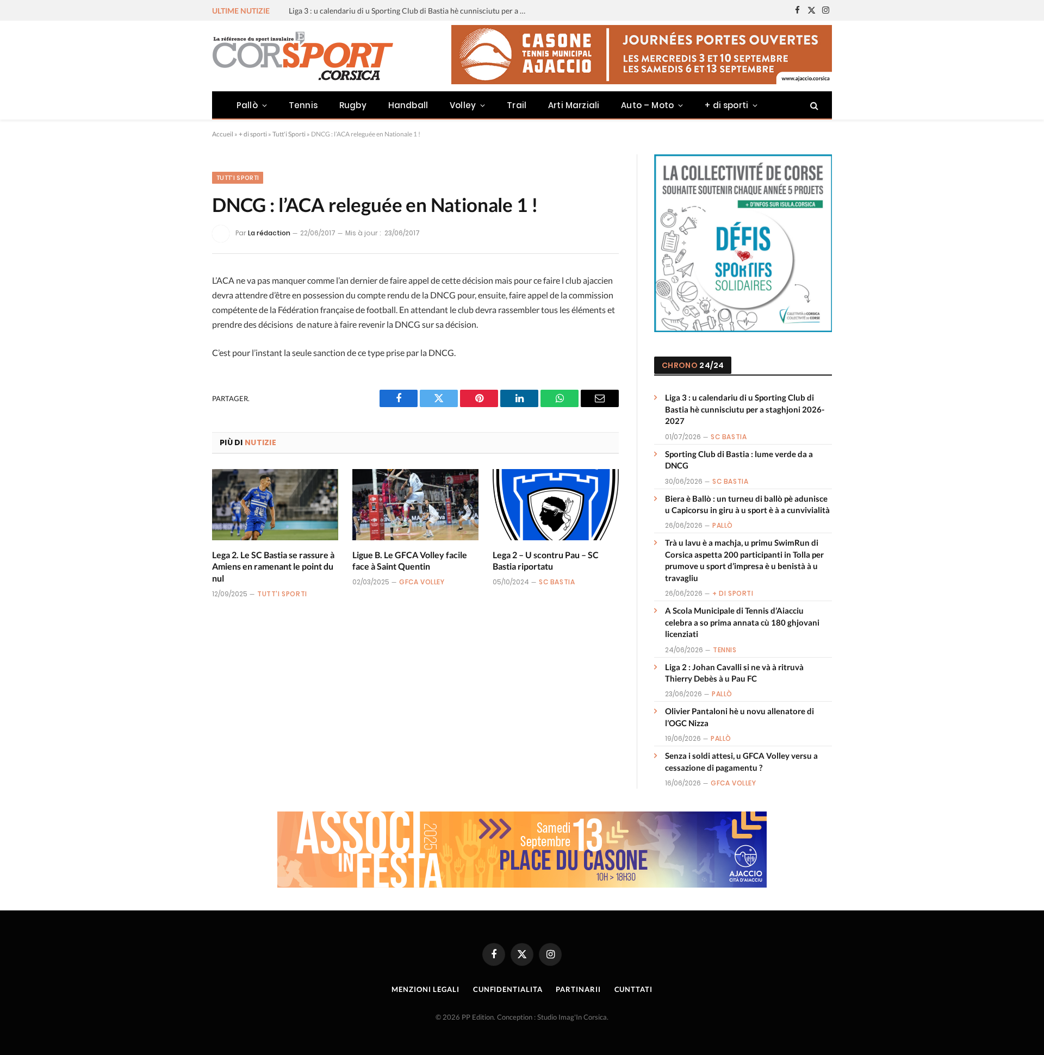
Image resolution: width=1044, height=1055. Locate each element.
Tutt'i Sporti (289, 134)
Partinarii (578, 989)
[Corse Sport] (304, 56)
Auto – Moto (647, 105)
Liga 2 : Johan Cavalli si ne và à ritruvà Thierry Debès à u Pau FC (734, 672)
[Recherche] (813, 105)
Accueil (222, 134)
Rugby (352, 105)
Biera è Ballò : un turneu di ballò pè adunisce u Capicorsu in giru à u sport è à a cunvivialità (747, 504)
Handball (408, 105)
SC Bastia (557, 581)
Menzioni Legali (425, 989)
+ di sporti (726, 105)
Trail (516, 105)
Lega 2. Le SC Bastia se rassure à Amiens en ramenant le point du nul (273, 567)
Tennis (303, 105)
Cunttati (633, 989)
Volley (463, 105)
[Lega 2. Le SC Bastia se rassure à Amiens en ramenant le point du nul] (275, 504)
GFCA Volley (422, 581)
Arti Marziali (573, 105)
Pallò (247, 105)
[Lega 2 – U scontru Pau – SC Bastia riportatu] (556, 504)
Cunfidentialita (508, 989)
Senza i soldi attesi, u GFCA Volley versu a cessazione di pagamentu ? (741, 761)
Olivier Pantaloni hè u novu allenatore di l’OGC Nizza (739, 716)
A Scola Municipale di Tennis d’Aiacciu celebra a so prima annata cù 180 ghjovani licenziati (742, 622)
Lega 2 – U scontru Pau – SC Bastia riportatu (546, 561)
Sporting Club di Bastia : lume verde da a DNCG (369, 10)
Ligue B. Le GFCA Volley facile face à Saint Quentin (409, 561)
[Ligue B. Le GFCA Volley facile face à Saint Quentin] (415, 504)
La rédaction (269, 233)
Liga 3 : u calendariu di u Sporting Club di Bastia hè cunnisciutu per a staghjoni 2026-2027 (744, 409)
